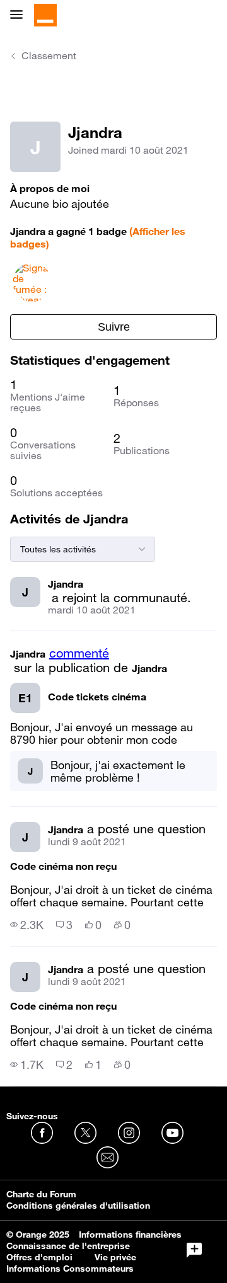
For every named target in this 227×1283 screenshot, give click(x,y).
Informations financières (130, 1234)
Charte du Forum (41, 1194)
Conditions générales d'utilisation (78, 1205)
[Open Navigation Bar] (20, 15)
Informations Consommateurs (70, 1268)
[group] (27, 924)
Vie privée (115, 1257)
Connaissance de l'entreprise (68, 1246)
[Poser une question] (194, 1250)
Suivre (114, 327)
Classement (48, 55)
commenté (79, 653)
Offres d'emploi (39, 1257)
